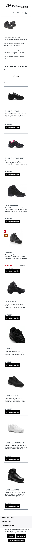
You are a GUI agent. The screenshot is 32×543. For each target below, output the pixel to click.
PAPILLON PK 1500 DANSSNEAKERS (11, 302)
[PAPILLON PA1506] (16, 191)
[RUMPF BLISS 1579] (16, 381)
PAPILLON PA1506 (11, 205)
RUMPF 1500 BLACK (12, 490)
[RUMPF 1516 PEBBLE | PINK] (16, 144)
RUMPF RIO (9, 349)
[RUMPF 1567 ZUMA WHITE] (16, 429)
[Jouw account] (22, 12)
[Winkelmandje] (26, 12)
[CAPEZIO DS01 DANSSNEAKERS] (16, 238)
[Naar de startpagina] (16, 6)
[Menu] (13, 12)
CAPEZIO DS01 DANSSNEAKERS (11, 252)
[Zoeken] (18, 12)
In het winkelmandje (12, 127)
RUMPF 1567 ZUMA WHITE (14, 443)
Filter (17, 76)
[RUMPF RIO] (16, 334)
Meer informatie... (16, 533)
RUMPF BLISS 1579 (11, 396)
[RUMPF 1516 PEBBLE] (16, 97)
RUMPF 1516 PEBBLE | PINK (14, 158)
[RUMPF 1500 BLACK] (16, 476)
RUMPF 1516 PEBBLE (12, 111)
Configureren (21, 536)
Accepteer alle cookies (17, 540)
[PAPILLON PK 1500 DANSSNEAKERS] (16, 287)
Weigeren (11, 536)
